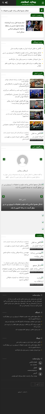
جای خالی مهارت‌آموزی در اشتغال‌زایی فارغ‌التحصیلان (17, 85)
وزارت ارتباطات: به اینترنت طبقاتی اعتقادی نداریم (17, 278)
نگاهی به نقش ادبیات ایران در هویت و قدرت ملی (25, 48)
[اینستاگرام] (42, 384)
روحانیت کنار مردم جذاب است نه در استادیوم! (17, 115)
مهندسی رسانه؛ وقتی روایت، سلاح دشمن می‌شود (16, 253)
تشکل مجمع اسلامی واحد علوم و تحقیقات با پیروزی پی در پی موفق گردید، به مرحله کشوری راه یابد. (21, 54)
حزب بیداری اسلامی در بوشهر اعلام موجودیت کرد (27, 330)
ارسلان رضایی (22, 171)
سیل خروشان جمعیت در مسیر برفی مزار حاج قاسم (25, 59)
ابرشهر (20, 392)
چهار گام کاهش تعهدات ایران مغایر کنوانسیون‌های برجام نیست (18, 102)
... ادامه (8, 177)
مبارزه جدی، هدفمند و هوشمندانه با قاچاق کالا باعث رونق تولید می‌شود (22, 322)
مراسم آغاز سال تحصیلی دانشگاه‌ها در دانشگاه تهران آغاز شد (17, 95)
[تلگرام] (37, 384)
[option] (22, 197)
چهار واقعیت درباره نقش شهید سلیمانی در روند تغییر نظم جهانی (23, 64)
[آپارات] (33, 384)
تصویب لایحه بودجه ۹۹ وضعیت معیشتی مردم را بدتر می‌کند (16, 125)
